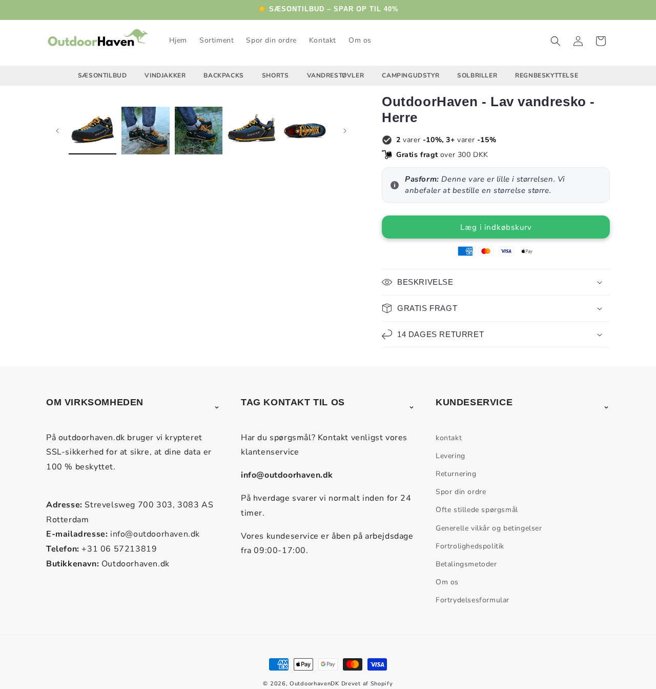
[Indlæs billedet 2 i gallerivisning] (145, 130)
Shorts (275, 75)
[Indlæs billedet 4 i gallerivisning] (251, 130)
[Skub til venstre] (57, 131)
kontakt (449, 438)
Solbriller (477, 75)
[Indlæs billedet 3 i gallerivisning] (198, 130)
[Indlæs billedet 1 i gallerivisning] (92, 130)
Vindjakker (165, 75)
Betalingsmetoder (466, 564)
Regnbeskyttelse (546, 75)
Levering (450, 456)
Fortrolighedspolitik (470, 546)
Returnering (456, 474)
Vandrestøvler (335, 75)
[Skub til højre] (345, 131)
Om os (447, 582)
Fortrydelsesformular (472, 600)
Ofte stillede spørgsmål (477, 510)
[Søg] (555, 41)
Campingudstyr (410, 75)
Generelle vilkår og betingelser (489, 528)
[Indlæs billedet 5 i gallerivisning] (305, 130)
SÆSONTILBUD (102, 75)
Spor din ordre (461, 492)
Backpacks (223, 75)
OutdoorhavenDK (314, 683)
